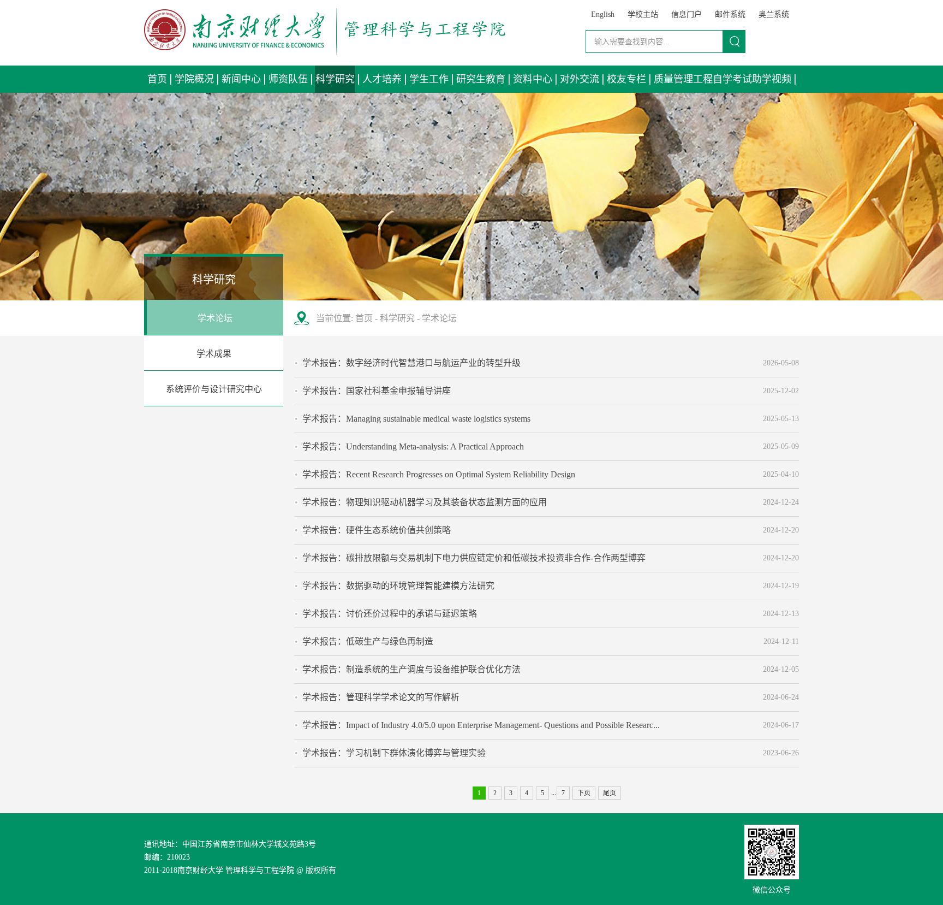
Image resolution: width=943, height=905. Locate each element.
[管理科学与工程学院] (324, 52)
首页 (157, 79)
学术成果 (213, 353)
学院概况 (194, 79)
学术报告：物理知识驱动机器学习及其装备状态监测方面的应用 (424, 502)
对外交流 (579, 79)
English (602, 14)
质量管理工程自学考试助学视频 (722, 79)
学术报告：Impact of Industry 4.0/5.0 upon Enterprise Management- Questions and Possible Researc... (481, 725)
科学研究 (335, 79)
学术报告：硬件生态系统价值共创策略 (376, 530)
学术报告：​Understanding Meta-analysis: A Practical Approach (413, 446)
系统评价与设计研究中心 (214, 389)
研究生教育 (480, 79)
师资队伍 (288, 79)
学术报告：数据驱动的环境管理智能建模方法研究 (398, 585)
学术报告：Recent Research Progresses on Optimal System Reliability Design (438, 474)
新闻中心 (241, 79)
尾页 (609, 793)
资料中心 (532, 79)
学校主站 (643, 14)
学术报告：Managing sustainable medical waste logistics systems (416, 418)
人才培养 (382, 79)
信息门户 (686, 14)
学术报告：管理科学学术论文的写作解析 (380, 697)
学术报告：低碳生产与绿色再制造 (367, 641)
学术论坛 (215, 318)
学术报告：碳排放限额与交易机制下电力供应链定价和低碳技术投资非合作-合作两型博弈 (474, 558)
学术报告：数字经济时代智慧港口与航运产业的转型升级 (411, 363)
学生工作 (429, 79)
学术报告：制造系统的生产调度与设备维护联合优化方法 (411, 669)
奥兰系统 (774, 14)
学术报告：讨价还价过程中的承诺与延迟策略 (389, 613)
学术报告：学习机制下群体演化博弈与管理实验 (394, 753)
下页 (583, 793)
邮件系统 (730, 14)
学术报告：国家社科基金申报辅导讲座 (376, 390)
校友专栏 (626, 79)
